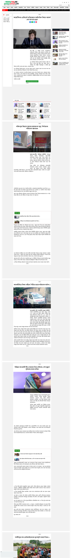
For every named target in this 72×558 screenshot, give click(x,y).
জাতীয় (12, 7)
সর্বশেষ (8, 7)
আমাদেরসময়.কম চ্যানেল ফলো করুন (32, 81)
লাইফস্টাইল (62, 7)
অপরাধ (41, 7)
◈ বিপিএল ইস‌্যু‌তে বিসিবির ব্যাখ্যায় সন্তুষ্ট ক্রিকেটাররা (23, 9)
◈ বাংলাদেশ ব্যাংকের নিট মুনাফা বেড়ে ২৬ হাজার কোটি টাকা (40, 9)
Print (39, 14)
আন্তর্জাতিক (21, 7)
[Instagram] (68, 3)
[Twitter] (66, 3)
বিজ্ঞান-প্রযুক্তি (56, 7)
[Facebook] (62, 3)
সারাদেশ (36, 7)
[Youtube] (64, 3)
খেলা (25, 7)
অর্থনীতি (32, 7)
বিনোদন (28, 7)
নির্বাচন (48, 7)
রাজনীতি (15, 7)
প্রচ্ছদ (4, 7)
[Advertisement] (39, 3)
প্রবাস (51, 7)
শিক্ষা (45, 7)
